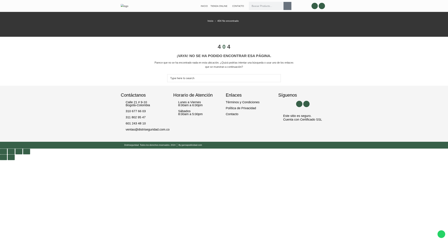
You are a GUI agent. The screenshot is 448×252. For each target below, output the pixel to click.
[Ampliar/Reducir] (3, 151)
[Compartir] (18, 151)
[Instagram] (322, 6)
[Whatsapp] (441, 234)
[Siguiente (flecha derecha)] (11, 157)
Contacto (238, 6)
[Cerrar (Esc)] (26, 151)
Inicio (204, 6)
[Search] (287, 6)
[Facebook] (315, 6)
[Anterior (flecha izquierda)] (3, 157)
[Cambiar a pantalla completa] (11, 151)
